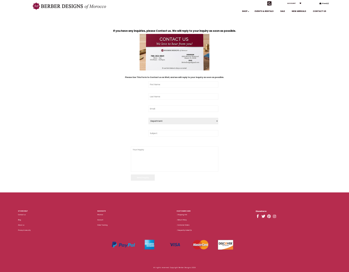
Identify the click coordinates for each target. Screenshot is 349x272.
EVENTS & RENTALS (264, 11)
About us (21, 225)
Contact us (319, 11)
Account (291, 3)
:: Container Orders (183, 225)
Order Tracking (102, 225)
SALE (282, 11)
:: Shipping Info (182, 215)
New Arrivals (299, 11)
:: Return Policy (182, 220)
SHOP (245, 11)
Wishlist (100, 215)
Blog (19, 220)
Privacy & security (24, 230)
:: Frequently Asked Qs (184, 230)
